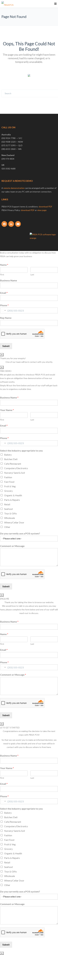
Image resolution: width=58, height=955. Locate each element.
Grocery (8, 490)
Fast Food (9, 481)
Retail (7, 504)
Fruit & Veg (10, 486)
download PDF (45, 206)
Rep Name (5, 317)
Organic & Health (13, 495)
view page (42, 210)
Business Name (8, 280)
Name (4, 264)
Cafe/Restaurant (12, 463)
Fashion (8, 477)
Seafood (8, 508)
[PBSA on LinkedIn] (11, 224)
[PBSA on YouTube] (18, 224)
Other (7, 526)
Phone (4, 305)
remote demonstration (14, 188)
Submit (6, 346)
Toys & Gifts (10, 513)
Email (4, 292)
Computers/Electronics (16, 468)
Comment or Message (12, 545)
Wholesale (9, 517)
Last (32, 274)
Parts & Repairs (12, 499)
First (2, 274)
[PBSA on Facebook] (4, 224)
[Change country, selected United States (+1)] (3, 310)
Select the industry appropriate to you (21, 450)
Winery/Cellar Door (14, 522)
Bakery (8, 454)
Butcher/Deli (10, 459)
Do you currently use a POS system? (20, 533)
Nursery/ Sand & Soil (14, 472)
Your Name (7, 410)
